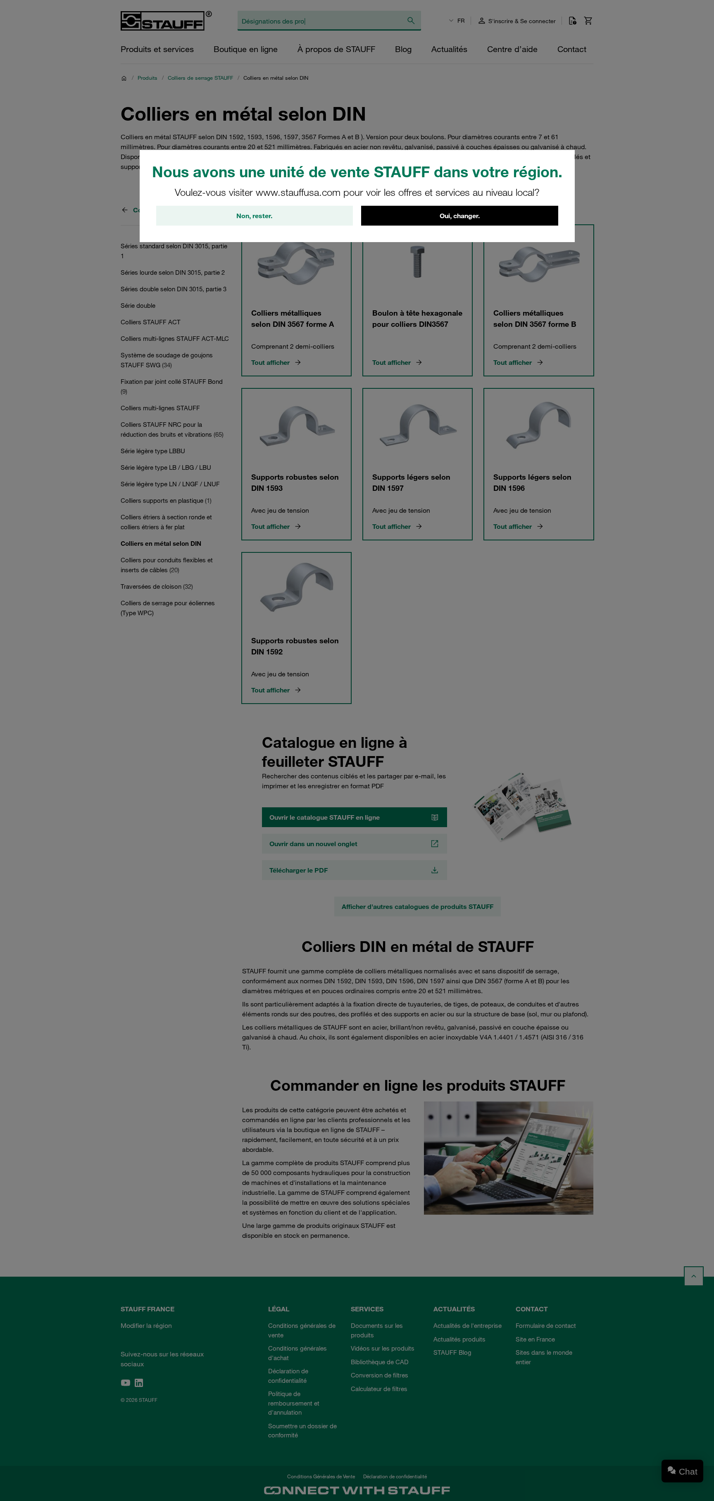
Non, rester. (254, 216)
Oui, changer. (460, 216)
